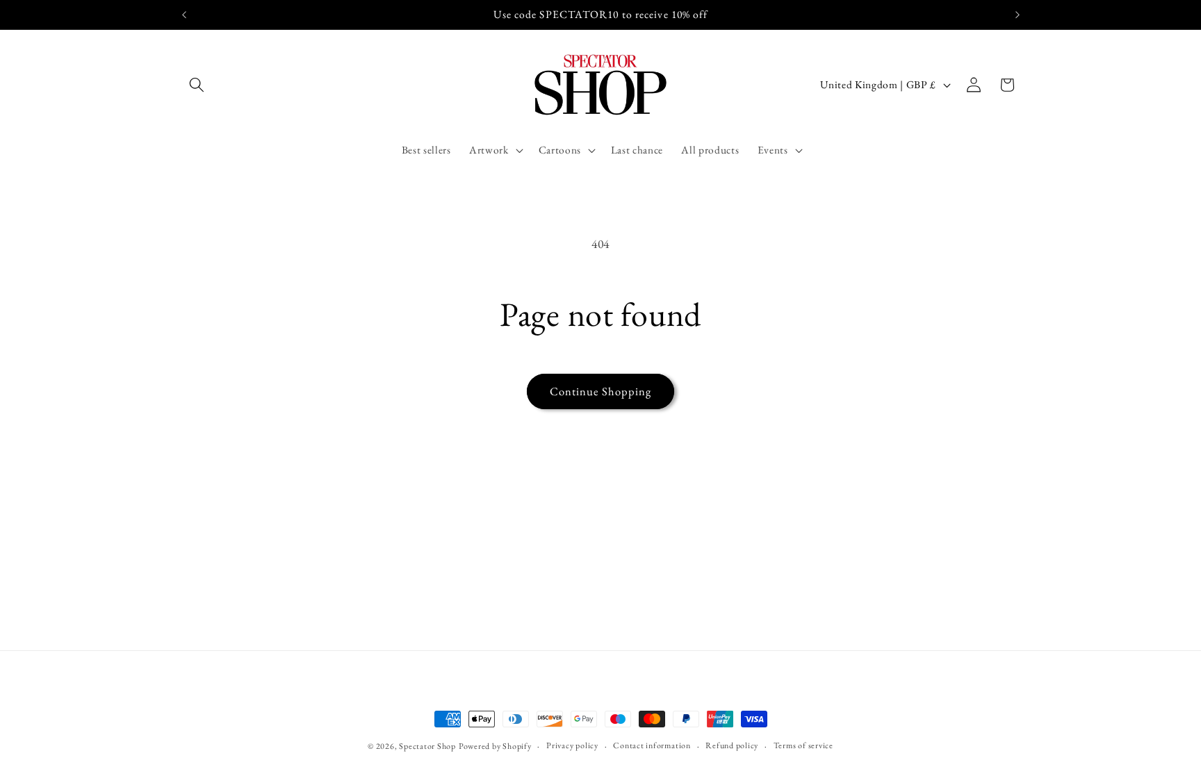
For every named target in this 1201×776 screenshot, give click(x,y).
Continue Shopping (601, 391)
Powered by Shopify (495, 746)
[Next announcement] (1017, 14)
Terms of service (803, 745)
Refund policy (731, 745)
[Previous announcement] (184, 14)
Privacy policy (572, 745)
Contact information (652, 745)
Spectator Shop (427, 746)
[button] (196, 84)
